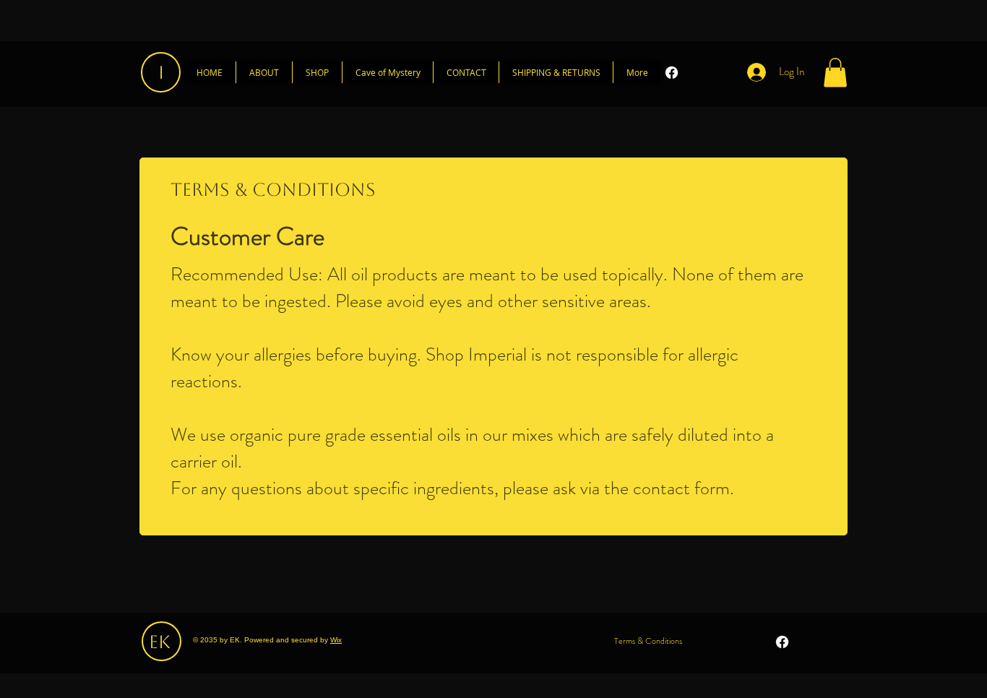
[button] (835, 72)
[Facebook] (671, 72)
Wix (336, 640)
